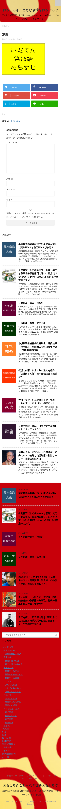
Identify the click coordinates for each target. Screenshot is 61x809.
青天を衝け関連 (12, 661)
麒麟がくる (8, 667)
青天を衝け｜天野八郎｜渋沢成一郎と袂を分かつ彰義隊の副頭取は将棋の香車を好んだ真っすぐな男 (37, 600)
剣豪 (4, 732)
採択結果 (7, 747)
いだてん (7, 681)
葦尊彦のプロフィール (15, 776)
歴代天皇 (6, 738)
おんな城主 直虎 (11, 709)
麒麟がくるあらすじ (14, 674)
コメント (11, 142)
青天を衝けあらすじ (14, 664)
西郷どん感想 (11, 705)
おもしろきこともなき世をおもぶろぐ (30, 10)
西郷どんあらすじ (13, 702)
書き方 (7, 751)
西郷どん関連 (11, 698)
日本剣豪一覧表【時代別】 (32, 303)
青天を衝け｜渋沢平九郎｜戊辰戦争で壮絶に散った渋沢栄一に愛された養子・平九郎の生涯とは (37, 620)
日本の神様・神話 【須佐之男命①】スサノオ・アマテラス (37, 428)
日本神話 (6, 741)
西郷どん (7, 695)
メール (10, 189)
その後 (5, 729)
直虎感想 (9, 719)
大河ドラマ (7, 647)
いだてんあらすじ (13, 691)
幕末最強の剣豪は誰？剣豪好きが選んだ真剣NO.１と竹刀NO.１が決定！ (37, 495)
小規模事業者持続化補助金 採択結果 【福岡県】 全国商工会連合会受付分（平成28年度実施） (38, 346)
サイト (9, 199)
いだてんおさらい (13, 688)
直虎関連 (9, 712)
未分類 (5, 757)
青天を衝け (8, 657)
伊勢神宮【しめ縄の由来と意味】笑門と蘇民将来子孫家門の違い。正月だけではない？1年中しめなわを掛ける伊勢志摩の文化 (38, 275)
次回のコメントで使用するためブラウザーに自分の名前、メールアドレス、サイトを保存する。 (30, 215)
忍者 (4, 735)
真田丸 (7, 726)
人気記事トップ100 (34, 776)
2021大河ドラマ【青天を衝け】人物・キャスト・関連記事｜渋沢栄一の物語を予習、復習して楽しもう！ (38, 580)
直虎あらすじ (11, 715)
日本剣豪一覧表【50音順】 (32, 323)
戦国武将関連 (9, 754)
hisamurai (16, 121)
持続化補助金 (9, 744)
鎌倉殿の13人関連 (13, 654)
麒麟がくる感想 (12, 678)
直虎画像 (9, 722)
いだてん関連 (11, 685)
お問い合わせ (33, 778)
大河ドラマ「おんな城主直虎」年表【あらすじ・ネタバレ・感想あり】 (36, 401)
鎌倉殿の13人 (10, 650)
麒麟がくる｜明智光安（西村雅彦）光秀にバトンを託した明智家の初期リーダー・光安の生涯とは (37, 455)
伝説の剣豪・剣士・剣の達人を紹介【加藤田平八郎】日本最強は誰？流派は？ (37, 373)
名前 (9, 179)
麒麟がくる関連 (12, 671)
